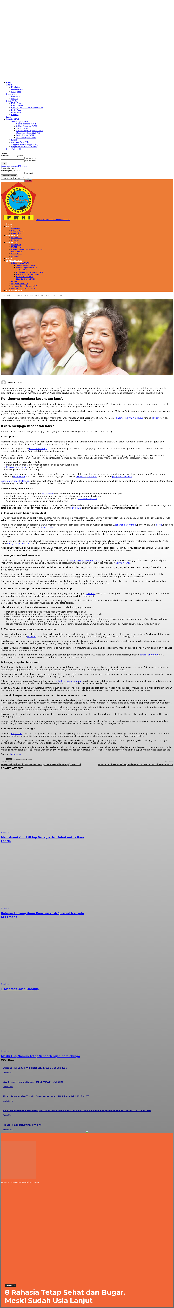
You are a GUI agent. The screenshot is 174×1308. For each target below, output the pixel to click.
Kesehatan (10, 1285)
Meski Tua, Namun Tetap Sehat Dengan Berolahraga (40, 1056)
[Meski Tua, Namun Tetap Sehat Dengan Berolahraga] (45, 1021)
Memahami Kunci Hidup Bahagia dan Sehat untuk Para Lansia (135, 764)
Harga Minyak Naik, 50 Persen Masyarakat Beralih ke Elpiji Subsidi (41, 764)
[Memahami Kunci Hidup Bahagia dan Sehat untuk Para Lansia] (45, 803)
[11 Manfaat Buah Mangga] (45, 954)
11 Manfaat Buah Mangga (20, 989)
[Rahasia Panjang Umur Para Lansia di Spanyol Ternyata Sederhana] (45, 878)
